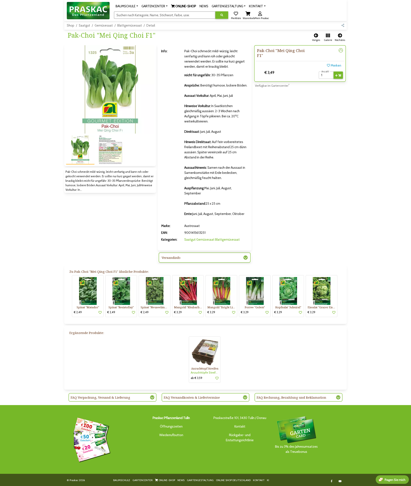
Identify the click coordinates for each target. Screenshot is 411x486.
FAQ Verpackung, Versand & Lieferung (100, 397)
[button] (127, 6)
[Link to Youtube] (340, 481)
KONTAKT (259, 480)
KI (268, 480)
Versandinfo (171, 257)
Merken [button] (335, 65)
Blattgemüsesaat (129, 25)
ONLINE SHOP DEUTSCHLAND (233, 480)
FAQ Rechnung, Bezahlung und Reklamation (291, 397)
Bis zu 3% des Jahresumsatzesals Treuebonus (296, 449)
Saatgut (84, 25)
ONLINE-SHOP (166, 480)
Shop (70, 25)
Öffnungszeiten (171, 426)
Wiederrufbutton (171, 435)
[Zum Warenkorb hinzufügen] (338, 75)
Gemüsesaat (104, 25)
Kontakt (239, 426)
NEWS (181, 480)
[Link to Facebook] (332, 481)
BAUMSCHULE (121, 480)
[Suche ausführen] (221, 15)
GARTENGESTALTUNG (200, 480)
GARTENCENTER (143, 480)
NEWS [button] (204, 6)
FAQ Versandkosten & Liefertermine (192, 397)
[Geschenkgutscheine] (90, 439)
